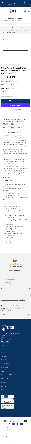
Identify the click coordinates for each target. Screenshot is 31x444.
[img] (15, 264)
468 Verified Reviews (15, 266)
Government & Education (8, 375)
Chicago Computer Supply (11, 427)
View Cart (4, 382)
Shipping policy (5, 436)
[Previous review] (2, 289)
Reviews (3, 390)
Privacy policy (5, 433)
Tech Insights (5, 367)
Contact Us (4, 360)
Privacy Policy (5, 363)
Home (3, 352)
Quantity (3, 91)
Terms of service (6, 441)
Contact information (7, 439)
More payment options (15, 109)
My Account (4, 378)
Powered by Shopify (6, 429)
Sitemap (3, 386)
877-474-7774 (5, 342)
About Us (4, 356)
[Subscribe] (28, 314)
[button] (25, 11)
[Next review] (29, 289)
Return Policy (5, 371)
